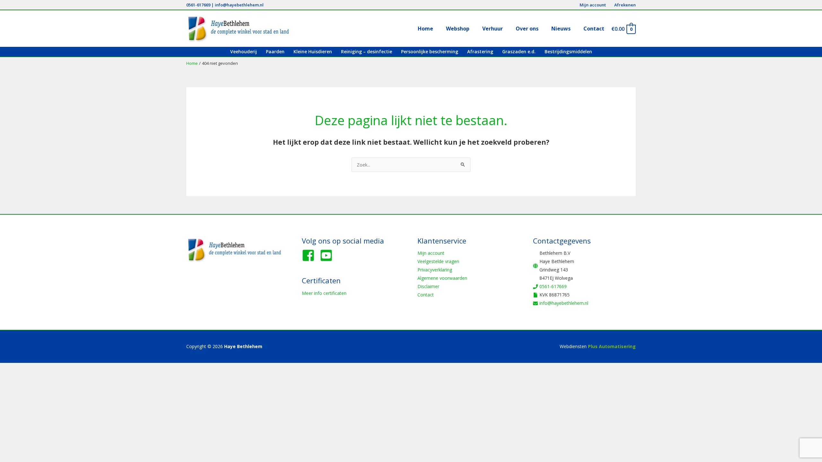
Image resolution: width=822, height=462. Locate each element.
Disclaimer (428, 286)
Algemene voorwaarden (442, 278)
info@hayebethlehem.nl (239, 5)
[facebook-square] (310, 255)
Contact (425, 295)
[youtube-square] (328, 255)
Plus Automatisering (612, 346)
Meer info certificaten (324, 293)
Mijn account (430, 253)
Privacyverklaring (434, 270)
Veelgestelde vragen (438, 261)
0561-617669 (198, 5)
